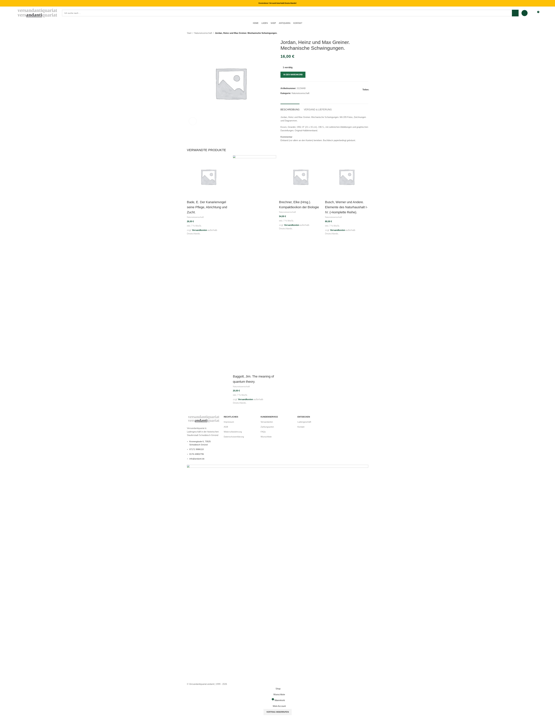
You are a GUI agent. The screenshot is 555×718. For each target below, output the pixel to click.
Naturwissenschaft (203, 33)
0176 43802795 (196, 454)
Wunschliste (266, 436)
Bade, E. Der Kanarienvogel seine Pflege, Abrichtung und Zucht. (207, 207)
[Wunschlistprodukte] (531, 13)
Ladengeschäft (304, 422)
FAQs (263, 432)
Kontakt (300, 427)
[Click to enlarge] (192, 121)
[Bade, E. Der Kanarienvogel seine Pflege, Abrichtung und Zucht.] (208, 176)
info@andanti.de (196, 459)
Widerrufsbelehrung (233, 432)
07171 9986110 (196, 449)
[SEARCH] (515, 13)
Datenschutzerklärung (234, 436)
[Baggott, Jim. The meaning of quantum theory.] (254, 264)
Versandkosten (199, 230)
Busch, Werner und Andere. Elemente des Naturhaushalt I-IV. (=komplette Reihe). (346, 207)
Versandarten (267, 422)
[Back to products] (363, 33)
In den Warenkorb (293, 75)
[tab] (289, 108)
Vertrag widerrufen (277, 712)
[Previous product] (359, 33)
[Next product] (366, 33)
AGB (226, 427)
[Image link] (204, 419)
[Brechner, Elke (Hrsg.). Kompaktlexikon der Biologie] (300, 176)
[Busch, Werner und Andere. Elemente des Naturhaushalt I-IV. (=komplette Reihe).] (346, 176)
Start (189, 33)
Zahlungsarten (267, 427)
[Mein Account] (524, 13)
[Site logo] (37, 13)
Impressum (229, 422)
